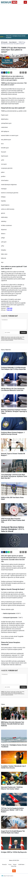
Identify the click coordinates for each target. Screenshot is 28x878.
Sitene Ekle (13, 866)
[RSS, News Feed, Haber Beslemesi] (14, 870)
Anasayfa (5, 42)
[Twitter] (4, 72)
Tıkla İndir (9, 308)
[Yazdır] (11, 72)
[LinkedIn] (6, 72)
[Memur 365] (9, 2)
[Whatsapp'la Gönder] (9, 72)
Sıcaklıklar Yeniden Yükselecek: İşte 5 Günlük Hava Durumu (15, 36)
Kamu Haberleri (13, 42)
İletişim (14, 864)
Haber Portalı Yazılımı (8, 875)
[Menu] (25, 2)
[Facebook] (2, 72)
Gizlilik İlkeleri (21, 864)
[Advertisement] (14, 19)
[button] (21, 72)
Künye (9, 864)
